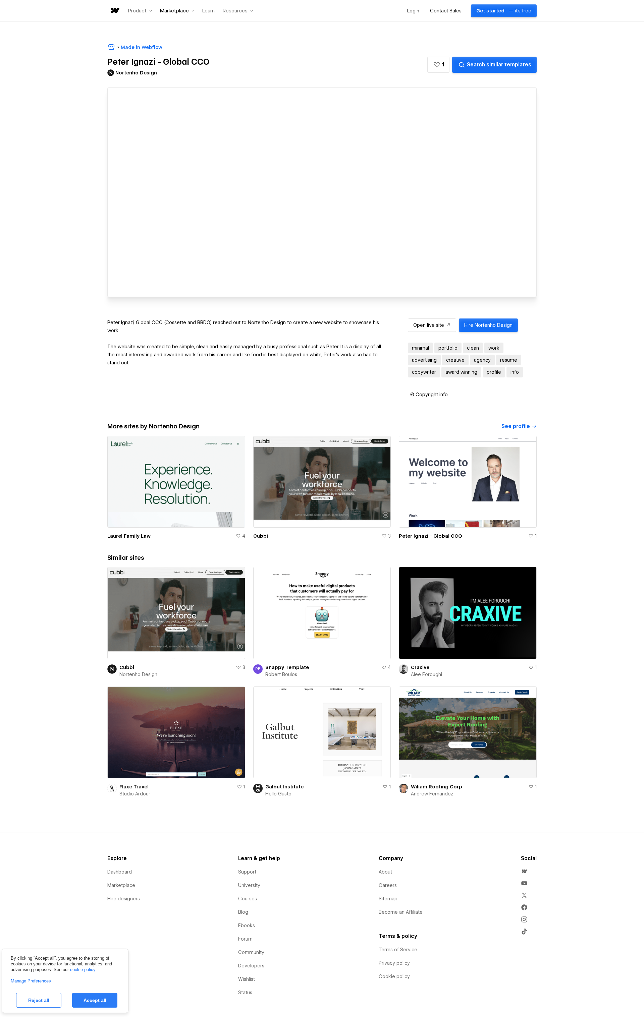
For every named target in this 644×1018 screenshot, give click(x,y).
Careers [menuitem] (388, 885)
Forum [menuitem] (245, 939)
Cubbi (260, 536)
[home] (114, 11)
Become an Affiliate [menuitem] (401, 912)
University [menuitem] (249, 885)
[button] (140, 10)
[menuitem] (524, 871)
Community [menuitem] (251, 952)
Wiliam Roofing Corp (436, 786)
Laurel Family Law (129, 536)
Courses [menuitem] (247, 898)
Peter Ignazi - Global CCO (430, 536)
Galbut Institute (284, 786)
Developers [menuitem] (251, 965)
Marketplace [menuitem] (121, 885)
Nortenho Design (138, 674)
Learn (208, 11)
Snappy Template (287, 667)
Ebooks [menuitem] (246, 925)
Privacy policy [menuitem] (394, 963)
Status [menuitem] (245, 992)
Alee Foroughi (426, 674)
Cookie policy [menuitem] (394, 976)
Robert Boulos (281, 674)
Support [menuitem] (247, 872)
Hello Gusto (278, 793)
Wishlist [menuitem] (246, 979)
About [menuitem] (385, 872)
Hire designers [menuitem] (123, 898)
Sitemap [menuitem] (388, 898)
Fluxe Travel (134, 786)
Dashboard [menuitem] (119, 872)
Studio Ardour (134, 793)
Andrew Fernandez (432, 793)
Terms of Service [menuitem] (398, 949)
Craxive (420, 667)
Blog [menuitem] (243, 912)
